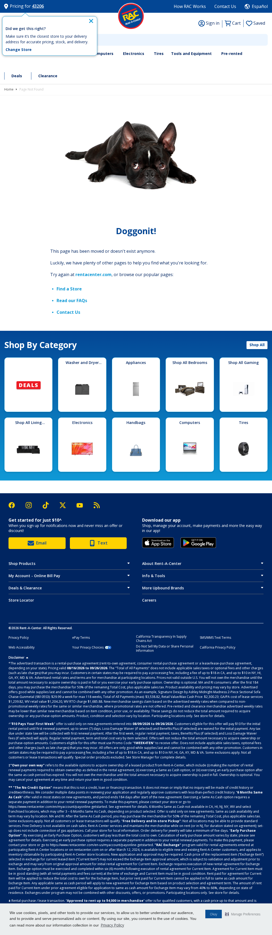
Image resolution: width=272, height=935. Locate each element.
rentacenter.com (93, 274)
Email (41, 543)
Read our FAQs (72, 300)
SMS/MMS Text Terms (215, 638)
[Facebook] (14, 505)
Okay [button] (213, 914)
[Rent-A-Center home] (131, 16)
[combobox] (136, 40)
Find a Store (69, 289)
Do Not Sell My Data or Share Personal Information (164, 648)
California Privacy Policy (217, 647)
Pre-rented (231, 53)
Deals (16, 75)
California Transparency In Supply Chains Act (161, 638)
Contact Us (225, 6)
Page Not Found (31, 89)
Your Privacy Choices (88, 647)
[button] (242, 914)
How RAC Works (190, 6)
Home (9, 89)
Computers (102, 53)
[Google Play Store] (198, 542)
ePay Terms (81, 638)
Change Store (19, 50)
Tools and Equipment (191, 53)
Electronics (133, 53)
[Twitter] (65, 505)
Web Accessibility (21, 647)
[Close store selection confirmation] (91, 21)
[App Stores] (158, 542)
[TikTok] (48, 505)
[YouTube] (82, 505)
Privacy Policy (112, 925)
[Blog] (97, 505)
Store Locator (21, 600)
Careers (149, 600)
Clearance (47, 75)
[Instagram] (31, 505)
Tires (159, 53)
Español (260, 6)
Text (102, 543)
